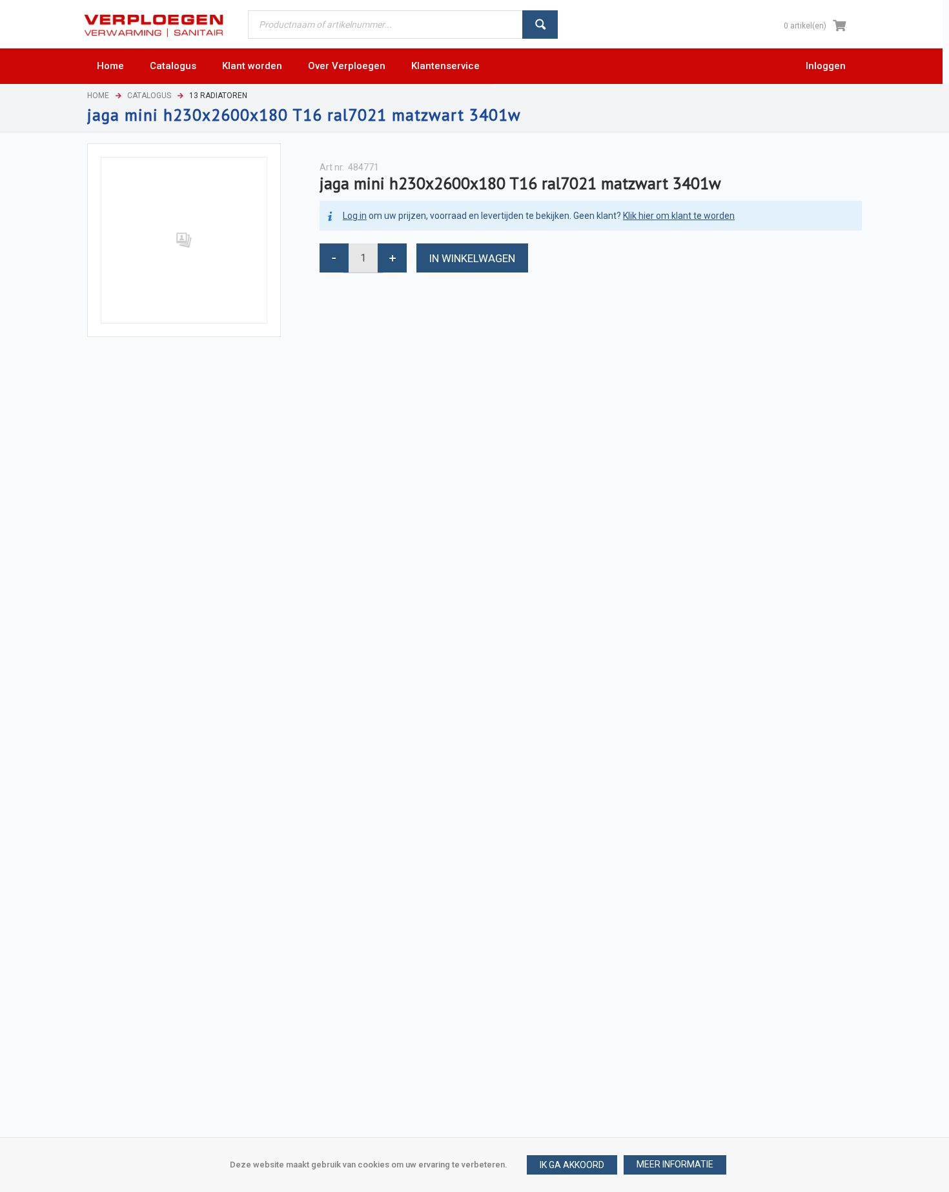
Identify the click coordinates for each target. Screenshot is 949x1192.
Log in (355, 216)
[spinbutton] (363, 257)
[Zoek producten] (540, 24)
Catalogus (149, 95)
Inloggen (826, 66)
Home (98, 95)
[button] (675, 1165)
